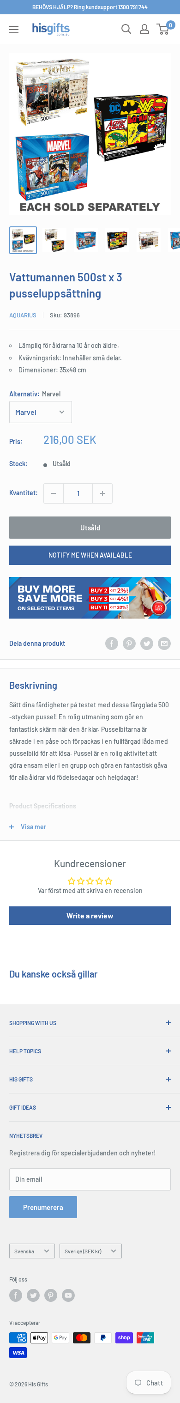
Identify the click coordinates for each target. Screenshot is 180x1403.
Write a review (90, 915)
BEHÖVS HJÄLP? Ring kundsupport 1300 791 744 (90, 7)
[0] (163, 29)
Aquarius (22, 315)
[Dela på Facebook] (111, 643)
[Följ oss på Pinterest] (50, 1295)
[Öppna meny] (13, 29)
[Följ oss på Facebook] (15, 1295)
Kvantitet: (23, 493)
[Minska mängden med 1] (53, 493)
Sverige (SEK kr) (83, 1251)
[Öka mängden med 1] (102, 493)
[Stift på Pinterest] (129, 643)
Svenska (24, 1251)
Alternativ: (34, 394)
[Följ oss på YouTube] (68, 1295)
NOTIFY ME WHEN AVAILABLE (90, 555)
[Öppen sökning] (126, 29)
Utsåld (90, 527)
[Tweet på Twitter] (146, 643)
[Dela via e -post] (164, 643)
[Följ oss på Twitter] (33, 1295)
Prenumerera (43, 1207)
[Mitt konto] (144, 29)
